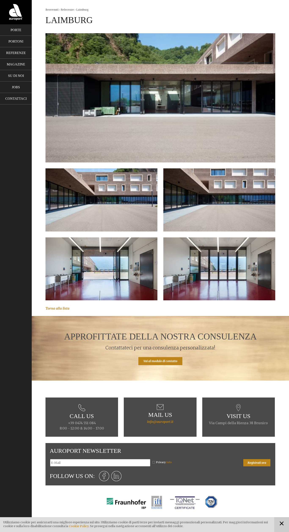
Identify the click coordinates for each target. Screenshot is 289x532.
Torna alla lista (57, 308)
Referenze (16, 53)
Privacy (164, 462)
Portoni (15, 41)
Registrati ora (257, 463)
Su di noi (16, 76)
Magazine (16, 64)
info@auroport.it (160, 422)
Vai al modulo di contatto (160, 361)
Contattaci (16, 98)
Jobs (16, 87)
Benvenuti (51, 9)
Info (169, 462)
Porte (16, 30)
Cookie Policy (79, 526)
